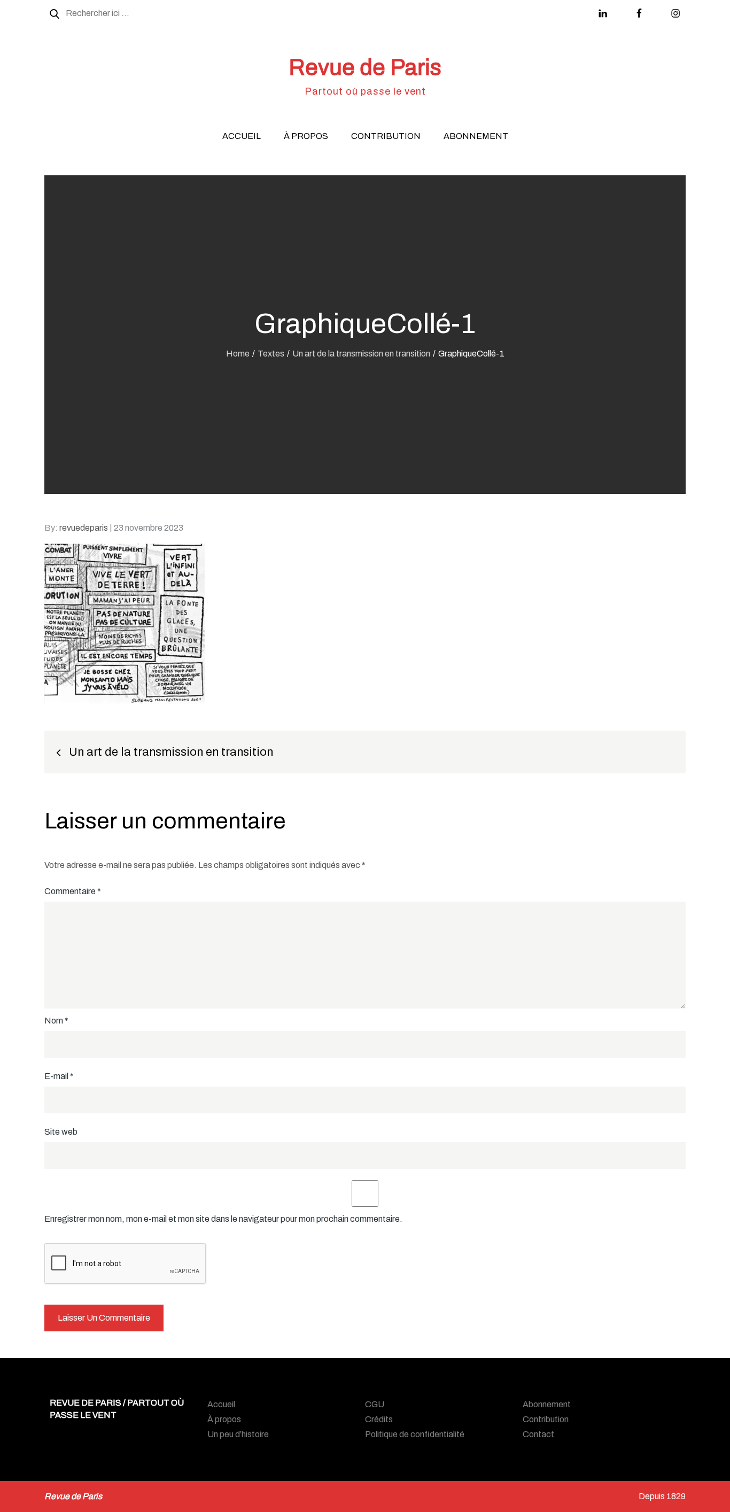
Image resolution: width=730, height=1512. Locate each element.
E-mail (59, 1076)
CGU (374, 1404)
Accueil (241, 136)
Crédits (379, 1419)
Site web (60, 1131)
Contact (538, 1434)
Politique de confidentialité (414, 1434)
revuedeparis (83, 527)
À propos (306, 136)
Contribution (386, 136)
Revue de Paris (365, 67)
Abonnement (476, 136)
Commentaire (72, 891)
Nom (56, 1020)
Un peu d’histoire (238, 1434)
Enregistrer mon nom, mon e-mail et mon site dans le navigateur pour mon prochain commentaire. (223, 1218)
